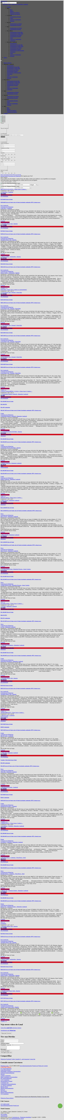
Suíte (2, 171)
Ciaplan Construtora (6, 1075)
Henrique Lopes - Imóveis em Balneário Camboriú (15, 4)
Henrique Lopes (5, 1065)
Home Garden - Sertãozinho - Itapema (10, 272)
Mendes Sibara (4, 1087)
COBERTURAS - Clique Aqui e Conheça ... (12, 823)
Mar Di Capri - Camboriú (7, 736)
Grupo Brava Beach (6, 1070)
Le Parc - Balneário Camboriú (8, 627)
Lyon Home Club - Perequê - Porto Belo (11, 308)
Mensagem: (3, 1049)
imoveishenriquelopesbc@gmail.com (29, 1065)
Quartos (3, 152)
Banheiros (3, 155)
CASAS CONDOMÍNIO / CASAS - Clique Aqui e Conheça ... (16, 391)
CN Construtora (5, 1094)
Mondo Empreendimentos (7, 1088)
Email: (2, 1041)
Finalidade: (3, 1045)
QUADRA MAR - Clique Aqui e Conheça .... (12, 603)
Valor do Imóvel (5, 143)
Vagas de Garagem (5, 158)
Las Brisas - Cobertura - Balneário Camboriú (12, 842)
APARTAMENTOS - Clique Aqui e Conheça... (12, 712)
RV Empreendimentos (6, 1078)
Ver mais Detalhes (5, 222)
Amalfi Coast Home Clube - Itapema (10, 1007)
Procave (3, 1074)
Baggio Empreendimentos (7, 1092)
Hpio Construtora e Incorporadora (9, 1077)
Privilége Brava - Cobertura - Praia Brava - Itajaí (12, 873)
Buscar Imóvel (9, 1098)
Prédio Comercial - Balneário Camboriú (10, 479)
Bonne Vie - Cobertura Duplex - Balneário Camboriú (14, 906)
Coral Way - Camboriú (6, 208)
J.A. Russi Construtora (6, 1085)
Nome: (2, 1040)
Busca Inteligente (5, 135)
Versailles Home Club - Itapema (8, 239)
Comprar (3, 221)
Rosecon (3, 1089)
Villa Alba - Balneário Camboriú (9, 772)
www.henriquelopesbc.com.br (16, 1118)
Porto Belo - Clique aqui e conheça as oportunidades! (14, 289)
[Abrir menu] (1, 60)
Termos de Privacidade (6, 181)
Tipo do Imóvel (4, 128)
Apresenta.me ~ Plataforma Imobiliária (21, 1117)
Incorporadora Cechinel (6, 1081)
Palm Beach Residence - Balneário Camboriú (12, 661)
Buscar (2, 136)
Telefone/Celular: (5, 1043)
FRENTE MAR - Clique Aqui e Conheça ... (11, 497)
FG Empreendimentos (6, 1068)
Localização (4, 133)
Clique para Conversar (6, 1033)
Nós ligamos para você (6, 1052)
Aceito (14, 181)
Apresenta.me (4, 1115)
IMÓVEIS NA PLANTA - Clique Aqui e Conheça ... (14, 189)
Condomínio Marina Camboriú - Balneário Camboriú (14, 416)
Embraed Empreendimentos (7, 1072)
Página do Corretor (43, 1065)
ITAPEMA (3, 923)
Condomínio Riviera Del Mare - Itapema (11, 447)
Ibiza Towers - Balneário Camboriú (9, 516)
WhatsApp (3, 1098)
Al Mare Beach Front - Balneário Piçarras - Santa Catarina (15, 585)
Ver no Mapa (4, 1114)
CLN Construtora (5, 1080)
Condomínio (4, 142)
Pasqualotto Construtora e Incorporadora (11, 1071)
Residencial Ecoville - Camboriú (9, 806)
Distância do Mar (5, 148)
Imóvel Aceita (4, 170)
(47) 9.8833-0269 (5, 1104)
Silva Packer (4, 1091)
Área (2, 161)
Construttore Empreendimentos (8, 1084)
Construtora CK (5, 1082)
